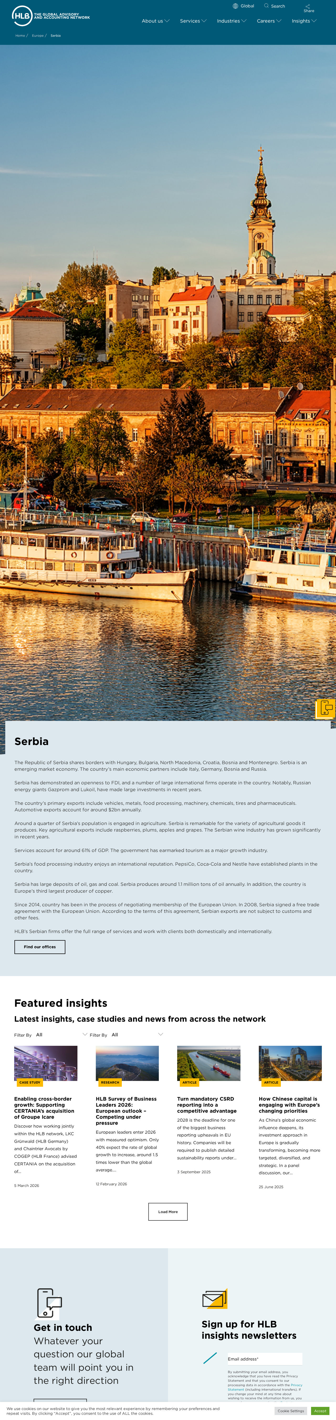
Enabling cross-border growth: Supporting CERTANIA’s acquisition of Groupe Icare (44, 1108)
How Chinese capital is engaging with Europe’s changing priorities (289, 1105)
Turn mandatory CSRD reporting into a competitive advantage (207, 1105)
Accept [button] (320, 1411)
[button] (309, 8)
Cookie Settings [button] (291, 1411)
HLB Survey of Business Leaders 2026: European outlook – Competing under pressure (126, 1111)
